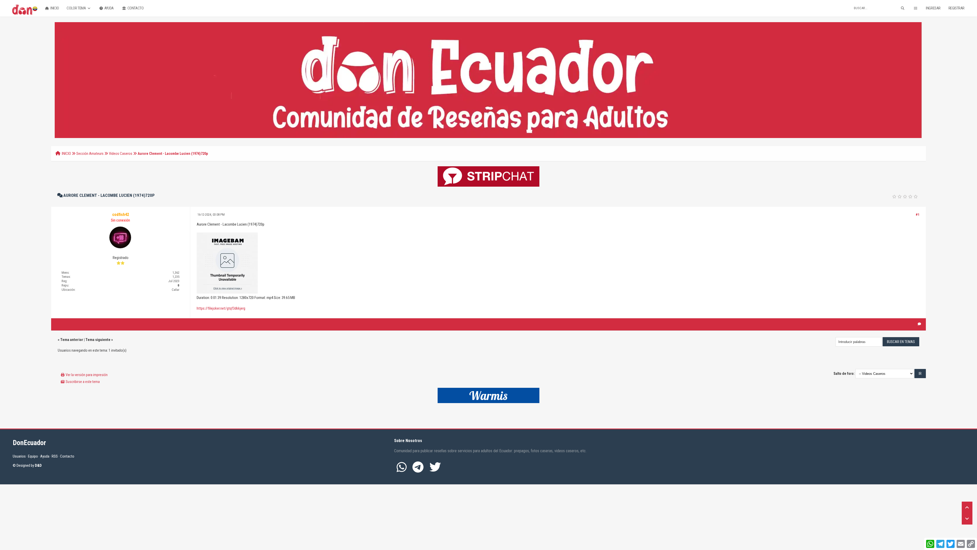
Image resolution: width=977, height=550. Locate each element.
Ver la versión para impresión (87, 375)
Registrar (957, 8)
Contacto (135, 8)
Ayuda (109, 8)
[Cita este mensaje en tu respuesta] (919, 324)
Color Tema (77, 8)
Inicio (54, 8)
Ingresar (933, 8)
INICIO (66, 153)
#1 (917, 214)
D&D (38, 465)
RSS (55, 456)
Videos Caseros (120, 153)
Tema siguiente (97, 339)
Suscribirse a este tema (83, 382)
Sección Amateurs (90, 153)
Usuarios (19, 456)
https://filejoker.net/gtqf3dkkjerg (221, 308)
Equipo (33, 456)
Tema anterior (71, 339)
